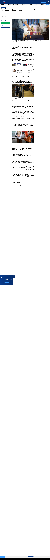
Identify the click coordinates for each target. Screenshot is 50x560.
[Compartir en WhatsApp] (5, 20)
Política (9, 4)
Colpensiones (47, 556)
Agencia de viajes (22, 185)
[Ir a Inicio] (3, 2)
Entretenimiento (16, 4)
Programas (43, 1)
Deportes (42, 4)
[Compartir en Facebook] (1, 20)
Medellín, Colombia (20, 556)
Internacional (30, 4)
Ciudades (36, 4)
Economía (23, 4)
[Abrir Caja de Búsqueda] (48, 1)
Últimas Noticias (2, 556)
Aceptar (6, 282)
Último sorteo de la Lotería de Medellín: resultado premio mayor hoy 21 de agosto (33, 556)
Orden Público (3, 4)
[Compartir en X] (3, 20)
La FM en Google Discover (6, 27)
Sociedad (47, 4)
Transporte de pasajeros (15, 185)
